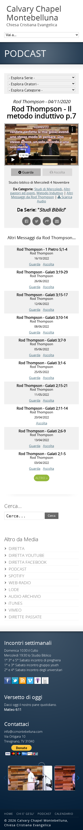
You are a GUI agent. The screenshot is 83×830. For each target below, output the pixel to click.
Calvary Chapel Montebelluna (33, 13)
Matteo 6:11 (12, 709)
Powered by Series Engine (41, 490)
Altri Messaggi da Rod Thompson (42, 195)
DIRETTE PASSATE (25, 617)
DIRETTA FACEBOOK (27, 562)
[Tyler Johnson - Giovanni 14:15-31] (30, 778)
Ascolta (59, 172)
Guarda (27, 172)
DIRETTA (16, 548)
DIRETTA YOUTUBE (26, 555)
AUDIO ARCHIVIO (25, 596)
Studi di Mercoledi (48, 189)
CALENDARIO (64, 814)
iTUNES (15, 603)
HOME (8, 814)
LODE (14, 589)
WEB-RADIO (20, 583)
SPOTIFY (16, 576)
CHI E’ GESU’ (25, 814)
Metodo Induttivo (50, 193)
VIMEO (15, 610)
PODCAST (18, 569)
